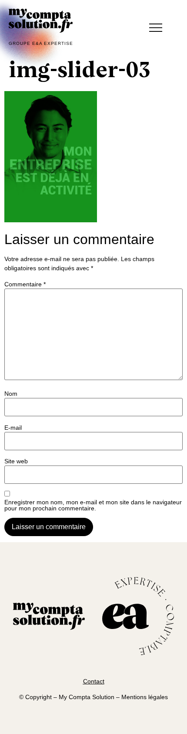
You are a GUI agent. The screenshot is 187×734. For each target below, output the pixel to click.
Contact (93, 681)
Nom (10, 394)
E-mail (13, 428)
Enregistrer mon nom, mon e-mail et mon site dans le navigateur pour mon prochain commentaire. (93, 505)
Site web (16, 461)
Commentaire (25, 284)
